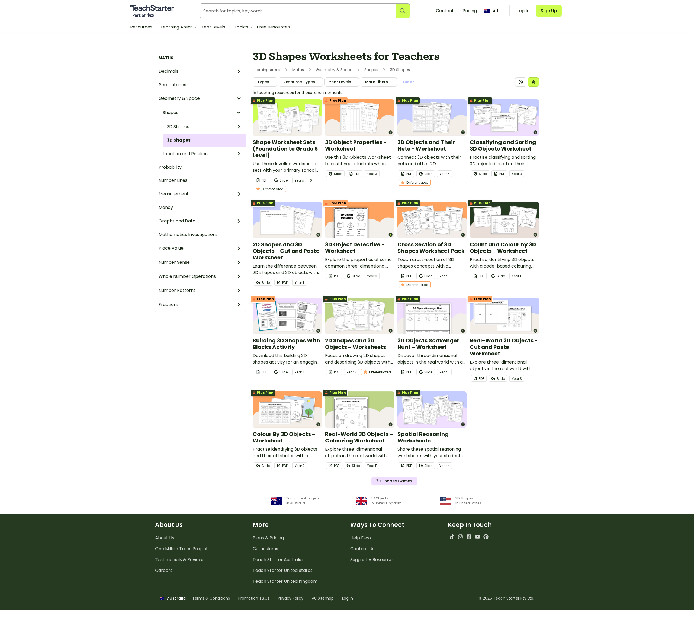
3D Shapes (179, 140)
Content (445, 11)
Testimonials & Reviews (179, 559)
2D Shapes (178, 126)
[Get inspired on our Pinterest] (486, 536)
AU (495, 11)
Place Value (171, 248)
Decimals (168, 71)
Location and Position (185, 154)
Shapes (170, 112)
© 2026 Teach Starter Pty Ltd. (506, 598)
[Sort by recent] (520, 82)
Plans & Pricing (268, 538)
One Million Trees (181, 549)
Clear (408, 82)
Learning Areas (177, 27)
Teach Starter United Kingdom (285, 581)
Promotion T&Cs (253, 598)
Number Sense (174, 262)
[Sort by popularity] (533, 82)
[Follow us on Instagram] (460, 536)
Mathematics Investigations (188, 234)
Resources (141, 27)
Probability (170, 167)
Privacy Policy (290, 598)
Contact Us (362, 549)
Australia (175, 598)
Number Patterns (177, 290)
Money (166, 207)
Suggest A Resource (371, 559)
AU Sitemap (323, 598)
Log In (347, 598)
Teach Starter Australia (278, 559)
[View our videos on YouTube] (477, 536)
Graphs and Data (177, 221)
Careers (163, 570)
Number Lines (173, 180)
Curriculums (265, 549)
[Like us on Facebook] (469, 536)
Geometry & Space (179, 98)
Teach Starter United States (283, 570)
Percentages (172, 85)
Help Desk (361, 538)
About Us (164, 538)
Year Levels (213, 27)
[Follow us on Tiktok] (452, 536)
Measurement (174, 194)
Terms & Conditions (211, 598)
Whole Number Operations (187, 276)
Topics (241, 27)
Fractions (169, 304)
